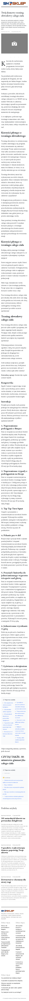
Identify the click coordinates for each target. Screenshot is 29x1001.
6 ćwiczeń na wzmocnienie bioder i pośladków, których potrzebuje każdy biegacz (20, 967)
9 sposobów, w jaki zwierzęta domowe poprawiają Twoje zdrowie (13, 850)
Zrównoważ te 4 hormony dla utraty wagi (13, 880)
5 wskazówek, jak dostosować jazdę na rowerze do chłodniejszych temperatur (20, 939)
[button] (1, 3)
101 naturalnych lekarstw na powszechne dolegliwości (13, 819)
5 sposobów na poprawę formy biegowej (11, 980)
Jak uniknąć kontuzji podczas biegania (20, 947)
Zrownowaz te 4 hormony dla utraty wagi (7, 734)
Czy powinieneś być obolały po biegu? (11, 978)
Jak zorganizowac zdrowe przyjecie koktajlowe (8, 705)
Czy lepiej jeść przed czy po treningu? (11, 992)
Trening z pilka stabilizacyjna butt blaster (19, 740)
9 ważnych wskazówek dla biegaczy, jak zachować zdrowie (20, 955)
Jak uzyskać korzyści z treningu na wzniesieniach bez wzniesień (20, 929)
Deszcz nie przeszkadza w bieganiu (5, 927)
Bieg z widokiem (8, 785)
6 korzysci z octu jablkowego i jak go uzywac (20, 722)
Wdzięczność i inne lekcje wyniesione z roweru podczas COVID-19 (5, 935)
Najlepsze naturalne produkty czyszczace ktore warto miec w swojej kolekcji (20, 731)
